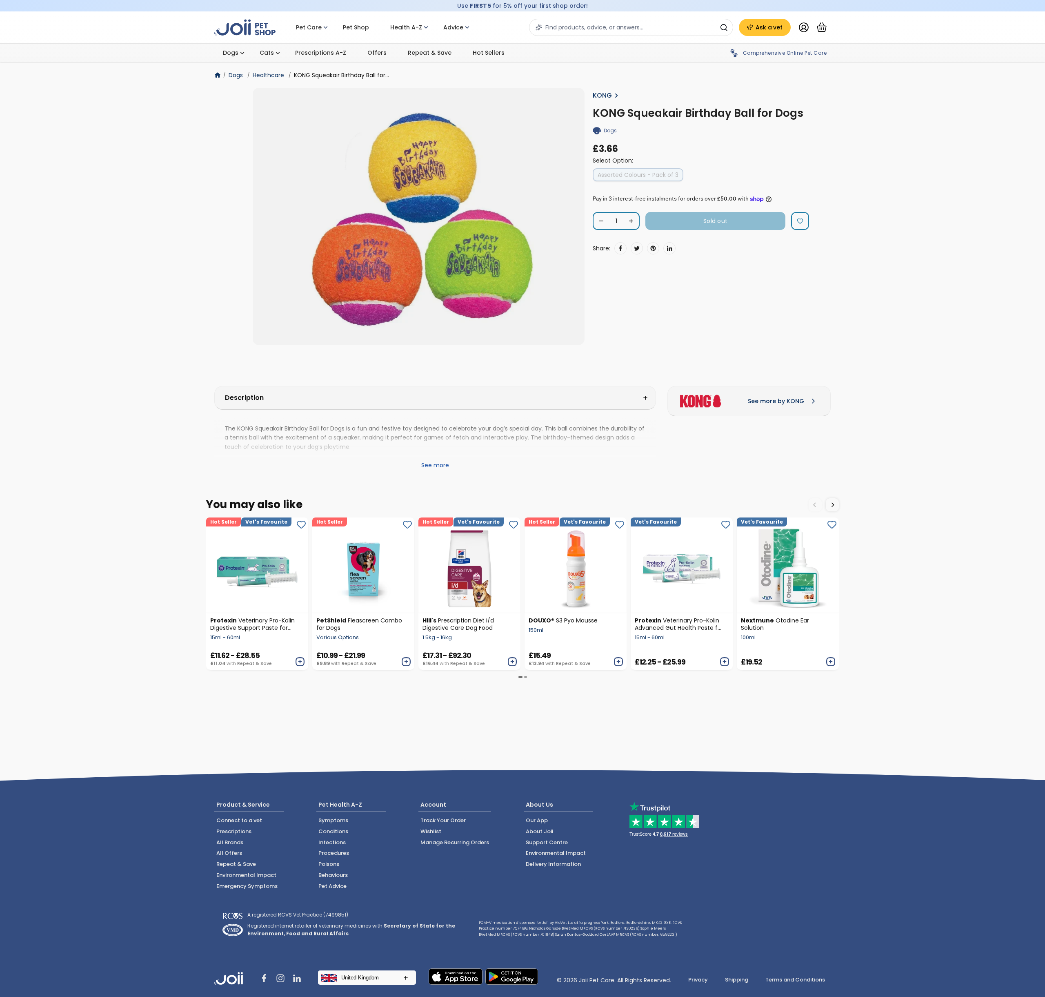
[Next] (832, 504)
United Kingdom (360, 978)
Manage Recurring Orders (454, 842)
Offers (377, 53)
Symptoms (333, 820)
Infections (332, 842)
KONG (602, 95)
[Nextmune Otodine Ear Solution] (788, 564)
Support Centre (547, 842)
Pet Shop (356, 27)
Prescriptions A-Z (320, 53)
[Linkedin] (297, 979)
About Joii (539, 831)
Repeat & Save (429, 53)
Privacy (698, 980)
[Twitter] (637, 248)
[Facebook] (620, 248)
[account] (804, 27)
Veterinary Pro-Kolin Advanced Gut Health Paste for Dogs (679, 624)
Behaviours (333, 875)
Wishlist (430, 831)
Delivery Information (553, 864)
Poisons (328, 864)
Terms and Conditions (795, 980)
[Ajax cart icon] (822, 27)
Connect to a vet (239, 820)
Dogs (230, 53)
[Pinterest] (653, 248)
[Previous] (815, 504)
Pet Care (309, 27)
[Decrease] (601, 221)
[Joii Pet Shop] (245, 27)
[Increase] (631, 221)
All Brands (229, 842)
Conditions (333, 831)
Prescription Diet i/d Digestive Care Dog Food (458, 624)
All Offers (229, 853)
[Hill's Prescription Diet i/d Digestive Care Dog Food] (469, 564)
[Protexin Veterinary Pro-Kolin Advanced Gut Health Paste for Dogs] (682, 564)
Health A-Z (406, 27)
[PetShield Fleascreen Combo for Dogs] (363, 564)
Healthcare (268, 75)
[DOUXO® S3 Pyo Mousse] (576, 564)
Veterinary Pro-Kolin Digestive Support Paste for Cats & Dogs (252, 624)
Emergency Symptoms (247, 886)
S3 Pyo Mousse (563, 620)
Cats (267, 53)
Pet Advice (332, 886)
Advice (453, 27)
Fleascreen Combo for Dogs (359, 624)
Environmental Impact (246, 875)
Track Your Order (443, 820)
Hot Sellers (489, 53)
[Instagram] (280, 979)
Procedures (333, 853)
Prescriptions (233, 831)
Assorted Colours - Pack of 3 (638, 175)
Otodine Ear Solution (775, 624)
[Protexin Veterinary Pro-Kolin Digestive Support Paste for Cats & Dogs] (257, 564)
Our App (537, 820)
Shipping (736, 980)
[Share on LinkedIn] (669, 248)
